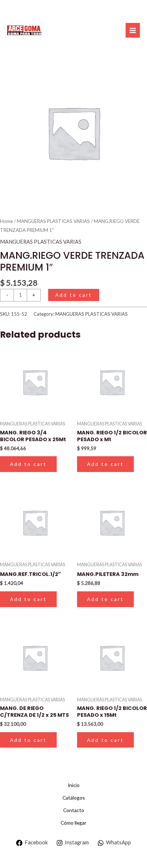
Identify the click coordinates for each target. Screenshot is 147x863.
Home (6, 221)
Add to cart (73, 295)
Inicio (74, 785)
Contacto (73, 810)
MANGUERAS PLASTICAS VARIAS (53, 221)
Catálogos (73, 798)
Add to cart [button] (28, 464)
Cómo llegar (73, 823)
